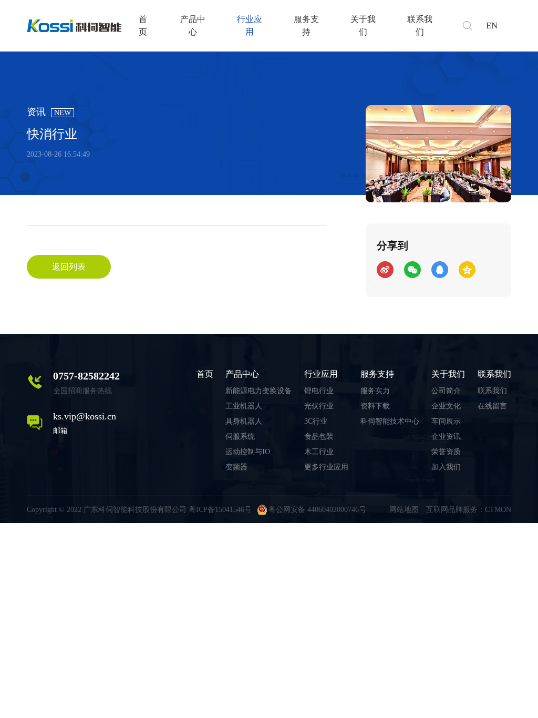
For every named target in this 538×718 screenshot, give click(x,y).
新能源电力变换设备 (258, 391)
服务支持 (306, 25)
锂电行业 (319, 391)
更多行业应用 (326, 467)
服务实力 (375, 391)
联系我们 (419, 25)
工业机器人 (243, 406)
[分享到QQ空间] (467, 269)
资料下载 (375, 406)
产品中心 (192, 25)
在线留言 (492, 406)
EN (492, 25)
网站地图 (404, 510)
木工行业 (319, 452)
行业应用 (249, 25)
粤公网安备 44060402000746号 (317, 510)
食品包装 (319, 436)
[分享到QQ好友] (439, 269)
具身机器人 (243, 421)
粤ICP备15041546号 (220, 510)
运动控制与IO (247, 452)
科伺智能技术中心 (389, 421)
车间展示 (446, 421)
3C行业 (315, 421)
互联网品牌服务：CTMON (468, 510)
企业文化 (446, 406)
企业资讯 (446, 436)
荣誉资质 (446, 452)
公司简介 (446, 391)
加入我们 (446, 467)
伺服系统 (240, 436)
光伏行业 (319, 406)
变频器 (236, 467)
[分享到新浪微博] (385, 269)
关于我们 (363, 25)
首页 (143, 25)
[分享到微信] (412, 269)
